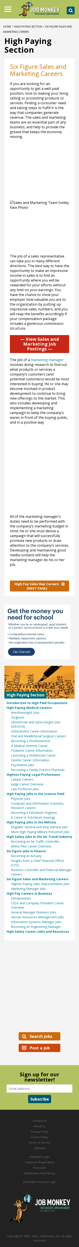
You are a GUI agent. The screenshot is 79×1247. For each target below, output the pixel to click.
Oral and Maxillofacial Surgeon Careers (38, 736)
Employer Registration (39, 1162)
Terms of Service (39, 1142)
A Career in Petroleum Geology (33, 817)
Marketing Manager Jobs (28, 889)
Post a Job (40, 1047)
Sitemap (39, 1148)
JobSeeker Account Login (39, 1182)
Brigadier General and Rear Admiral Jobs (39, 827)
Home (7, 26)
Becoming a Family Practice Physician (38, 770)
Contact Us (39, 1121)
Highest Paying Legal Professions (33, 774)
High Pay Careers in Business (29, 893)
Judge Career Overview (27, 784)
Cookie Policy (39, 1137)
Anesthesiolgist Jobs (25, 712)
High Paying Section (28, 26)
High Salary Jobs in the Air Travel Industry (39, 837)
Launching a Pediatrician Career (33, 755)
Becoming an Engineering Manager (36, 927)
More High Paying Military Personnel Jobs (40, 832)
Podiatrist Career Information (32, 750)
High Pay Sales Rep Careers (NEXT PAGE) (36, 586)
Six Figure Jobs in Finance (26, 851)
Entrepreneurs (21, 898)
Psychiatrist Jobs (22, 765)
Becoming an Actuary (26, 856)
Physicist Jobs (20, 799)
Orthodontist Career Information (34, 731)
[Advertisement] (39, 472)
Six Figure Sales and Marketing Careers (37, 879)
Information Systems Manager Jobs (36, 922)
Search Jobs (41, 1036)
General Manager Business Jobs (33, 912)
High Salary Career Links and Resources (38, 931)
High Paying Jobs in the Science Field (35, 794)
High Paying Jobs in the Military (31, 822)
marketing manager (47, 359)
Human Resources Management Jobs (37, 917)
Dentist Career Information (30, 760)
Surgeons (17, 717)
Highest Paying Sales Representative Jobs (40, 884)
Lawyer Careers (22, 779)
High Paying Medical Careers (29, 708)
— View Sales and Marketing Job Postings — (39, 344)
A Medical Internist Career (29, 746)
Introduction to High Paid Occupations (37, 703)
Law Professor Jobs (25, 789)
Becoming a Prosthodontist (30, 741)
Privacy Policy (39, 1132)
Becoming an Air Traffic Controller (35, 841)
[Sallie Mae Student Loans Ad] (39, 632)
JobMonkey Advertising (39, 1173)
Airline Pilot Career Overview (31, 846)
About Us (40, 1126)
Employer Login (39, 1157)
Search (71, 10)
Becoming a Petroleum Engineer (34, 812)
